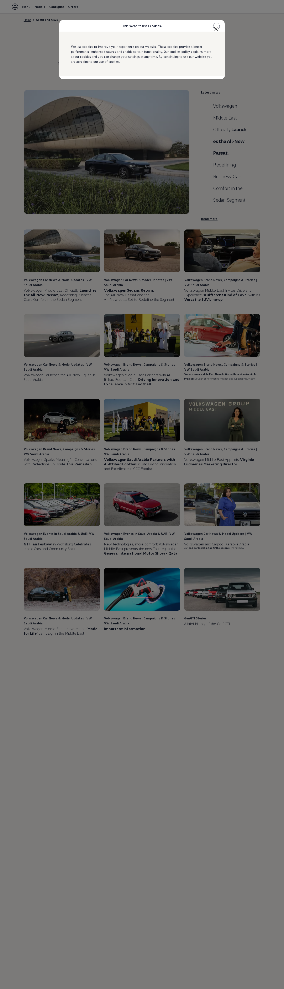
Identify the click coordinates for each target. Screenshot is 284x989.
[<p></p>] (216, 26)
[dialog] (142, 494)
